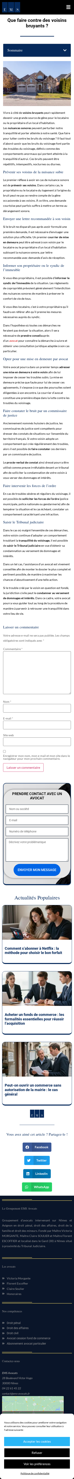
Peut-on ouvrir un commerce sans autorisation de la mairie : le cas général (33, 1089)
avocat (13, 340)
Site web (8, 735)
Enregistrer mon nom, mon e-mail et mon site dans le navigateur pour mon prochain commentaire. (36, 757)
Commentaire (13, 649)
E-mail (8, 718)
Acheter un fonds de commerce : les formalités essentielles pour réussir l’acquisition (34, 1018)
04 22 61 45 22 (11, 1388)
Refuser (37, 1452)
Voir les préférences (37, 1464)
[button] (68, 7)
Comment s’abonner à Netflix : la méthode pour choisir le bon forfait (33, 950)
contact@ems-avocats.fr (16, 1393)
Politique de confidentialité (35, 1473)
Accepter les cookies (37, 1441)
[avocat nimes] (11, 7)
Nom (7, 701)
